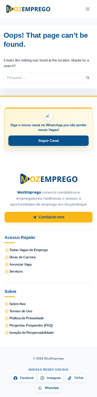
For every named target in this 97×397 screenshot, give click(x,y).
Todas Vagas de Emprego (28, 250)
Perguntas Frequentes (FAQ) (31, 325)
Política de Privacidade (26, 318)
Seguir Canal (48, 140)
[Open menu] (87, 9)
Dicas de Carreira (22, 257)
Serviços (16, 271)
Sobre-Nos (17, 304)
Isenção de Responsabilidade (31, 332)
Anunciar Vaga (20, 264)
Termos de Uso (20, 311)
